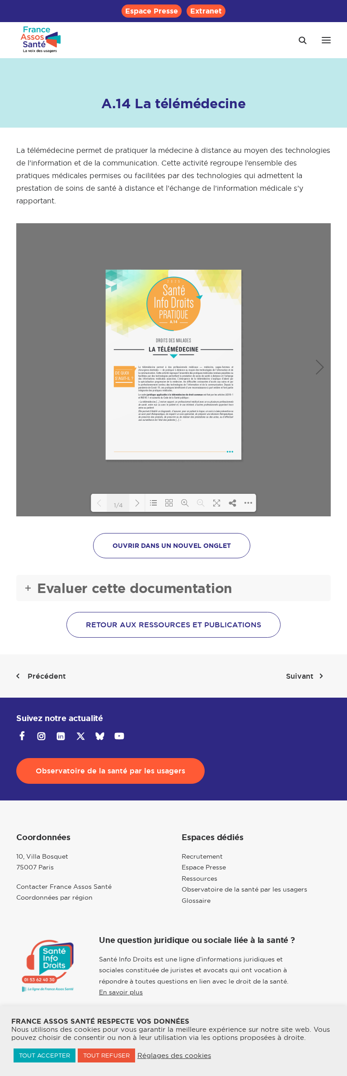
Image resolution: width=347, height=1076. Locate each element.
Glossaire (196, 900)
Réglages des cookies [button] (174, 1055)
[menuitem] (151, 11)
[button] (326, 40)
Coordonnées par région (54, 897)
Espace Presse (151, 11)
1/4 (118, 504)
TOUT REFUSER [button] (106, 1055)
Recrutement (202, 856)
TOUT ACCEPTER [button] (44, 1055)
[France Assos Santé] (41, 40)
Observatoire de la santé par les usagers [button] (110, 771)
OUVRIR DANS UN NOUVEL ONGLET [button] (172, 545)
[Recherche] (299, 40)
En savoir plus (121, 992)
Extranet (206, 11)
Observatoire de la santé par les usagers (244, 889)
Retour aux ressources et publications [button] (173, 625)
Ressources (199, 878)
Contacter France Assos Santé (64, 886)
